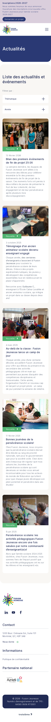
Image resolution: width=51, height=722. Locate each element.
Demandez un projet (14, 19)
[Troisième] (25, 714)
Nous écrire (9, 641)
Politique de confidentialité (16, 659)
